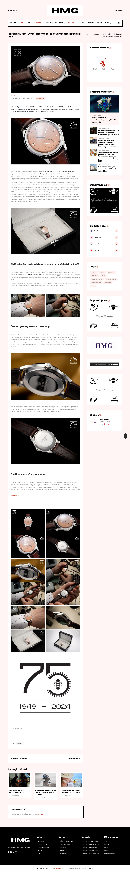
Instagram (97, 237)
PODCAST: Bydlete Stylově (90, 841)
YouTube (96, 250)
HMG (62, 868)
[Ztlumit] (112, 364)
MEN (21, 23)
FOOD (61, 23)
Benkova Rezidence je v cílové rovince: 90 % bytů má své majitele (108, 169)
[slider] (115, 364)
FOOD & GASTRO (43, 847)
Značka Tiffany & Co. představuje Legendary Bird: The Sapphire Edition (104, 120)
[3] (104, 389)
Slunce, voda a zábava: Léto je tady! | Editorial (70, 791)
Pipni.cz (91, 868)
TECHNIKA (95, 34)
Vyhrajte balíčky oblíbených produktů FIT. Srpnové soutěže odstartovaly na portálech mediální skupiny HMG (108, 157)
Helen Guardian (15, 795)
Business (19, 743)
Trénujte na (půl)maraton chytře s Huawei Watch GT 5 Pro (45, 792)
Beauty (94, 272)
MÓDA (29, 23)
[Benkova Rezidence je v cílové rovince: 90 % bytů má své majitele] (93, 167)
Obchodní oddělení (109, 853)
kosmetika (111, 272)
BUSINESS (70, 23)
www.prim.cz (15, 495)
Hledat (120, 10)
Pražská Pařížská (111, 279)
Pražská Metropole (97, 279)
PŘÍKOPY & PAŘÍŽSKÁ (95, 23)
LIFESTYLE (38, 23)
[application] (104, 364)
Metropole (95, 275)
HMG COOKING (65, 844)
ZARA (93, 286)
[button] (119, 23)
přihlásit (40, 814)
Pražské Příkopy (96, 282)
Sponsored (63, 853)
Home (87, 34)
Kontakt (106, 847)
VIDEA (62, 850)
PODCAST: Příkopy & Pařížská (90, 844)
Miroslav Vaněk (17, 98)
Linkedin (96, 244)
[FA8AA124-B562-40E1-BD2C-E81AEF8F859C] (104, 200)
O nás (105, 841)
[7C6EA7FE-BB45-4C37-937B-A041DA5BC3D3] (104, 316)
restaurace (108, 282)
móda (103, 275)
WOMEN (13, 23)
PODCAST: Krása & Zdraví (89, 847)
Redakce (106, 844)
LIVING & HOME (51, 23)
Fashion (102, 272)
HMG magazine (109, 23)
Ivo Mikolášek (66, 795)
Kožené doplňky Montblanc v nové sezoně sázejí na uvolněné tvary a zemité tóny (108, 132)
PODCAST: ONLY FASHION (90, 850)
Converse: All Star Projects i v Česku (16, 791)
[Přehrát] (92, 364)
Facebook (97, 231)
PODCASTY (80, 23)
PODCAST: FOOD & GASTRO (90, 853)
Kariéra (106, 850)
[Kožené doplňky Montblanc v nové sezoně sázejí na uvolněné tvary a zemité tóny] (93, 130)
